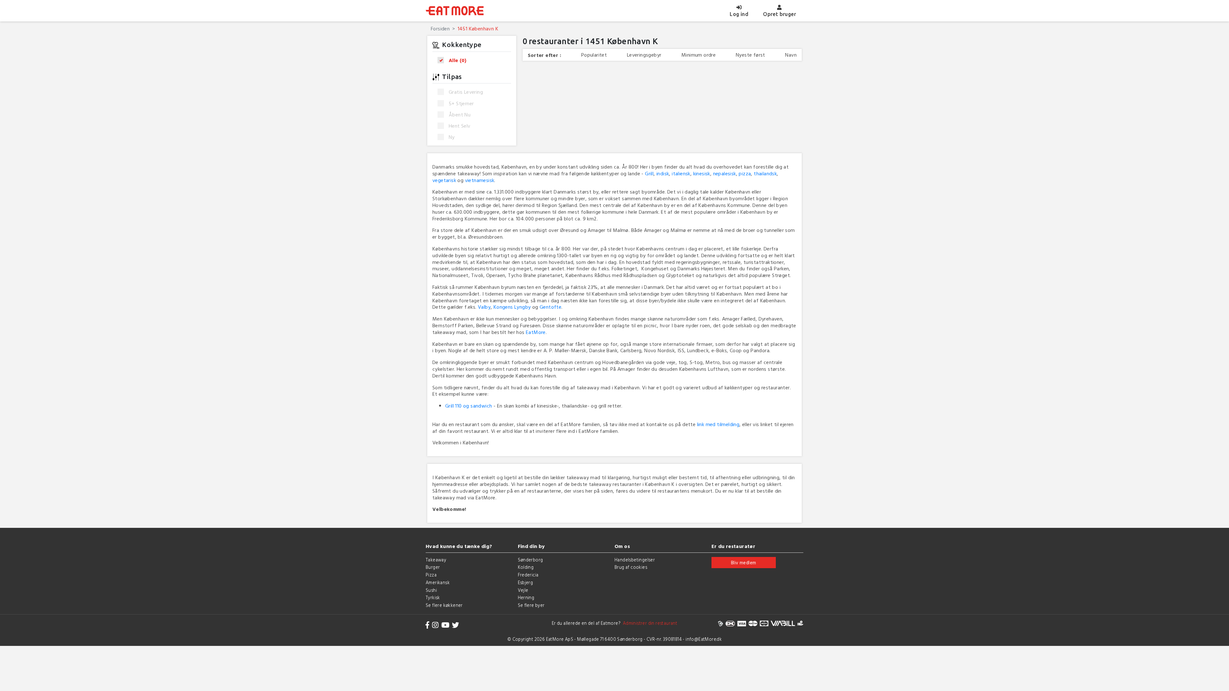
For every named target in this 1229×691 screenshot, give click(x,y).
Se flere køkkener (444, 605)
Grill (649, 173)
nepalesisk (724, 173)
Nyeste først (750, 55)
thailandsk (765, 173)
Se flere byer (531, 605)
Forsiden (440, 28)
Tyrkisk (433, 597)
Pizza (431, 574)
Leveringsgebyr (644, 55)
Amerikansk (438, 582)
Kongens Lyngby (512, 307)
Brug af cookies (630, 567)
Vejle (523, 590)
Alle (457, 60)
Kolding (526, 567)
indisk (662, 173)
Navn (791, 55)
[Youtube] (445, 625)
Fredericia (528, 574)
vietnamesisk (479, 180)
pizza (745, 173)
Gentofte (550, 307)
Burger (433, 567)
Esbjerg (525, 582)
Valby (484, 307)
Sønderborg (530, 559)
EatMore (536, 332)
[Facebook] (428, 625)
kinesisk (701, 173)
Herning (526, 597)
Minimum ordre (698, 55)
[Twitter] (455, 625)
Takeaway (436, 559)
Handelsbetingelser (634, 559)
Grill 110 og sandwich (468, 405)
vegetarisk (444, 180)
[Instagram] (435, 625)
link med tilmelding (718, 424)
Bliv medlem (743, 562)
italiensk (681, 173)
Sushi (431, 590)
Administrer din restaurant (649, 623)
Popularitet (594, 55)
